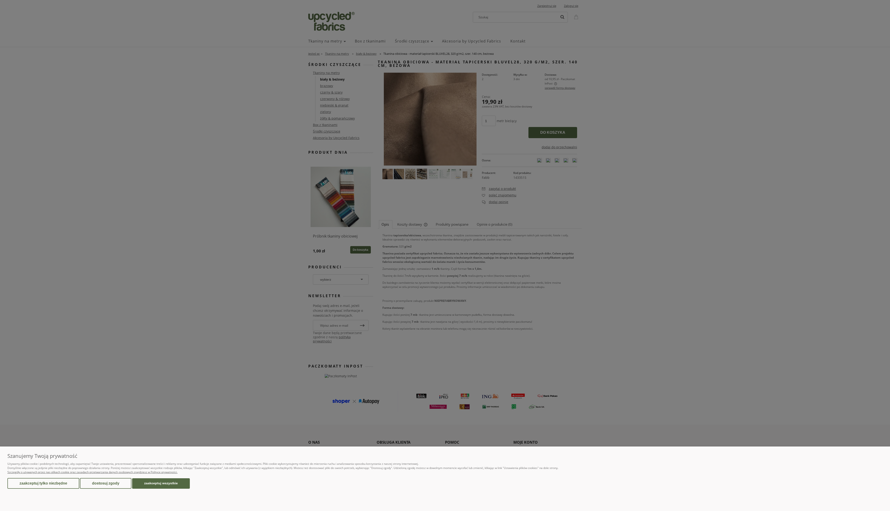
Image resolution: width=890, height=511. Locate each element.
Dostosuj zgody (105, 483)
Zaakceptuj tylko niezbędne (43, 483)
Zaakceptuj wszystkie (161, 483)
